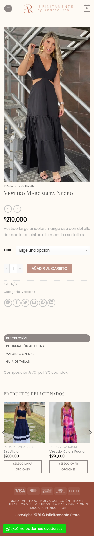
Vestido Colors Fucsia (67, 452)
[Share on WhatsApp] (8, 303)
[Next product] (8, 209)
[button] (8, 9)
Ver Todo (29, 501)
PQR (63, 508)
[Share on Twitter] (25, 303)
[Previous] (4, 441)
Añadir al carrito (49, 268)
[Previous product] (17, 209)
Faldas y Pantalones (70, 504)
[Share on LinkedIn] (51, 303)
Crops (26, 504)
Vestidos (26, 186)
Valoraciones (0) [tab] (21, 354)
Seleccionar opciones (23, 466)
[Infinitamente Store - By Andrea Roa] (48, 8)
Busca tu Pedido (43, 508)
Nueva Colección (55, 501)
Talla (7, 250)
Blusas (12, 504)
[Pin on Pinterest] (43, 303)
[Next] (90, 441)
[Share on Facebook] (17, 303)
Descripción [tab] (16, 338)
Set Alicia (11, 452)
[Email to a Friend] (34, 303)
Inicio (8, 186)
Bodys (78, 501)
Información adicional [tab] (26, 346)
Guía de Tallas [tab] (18, 361)
